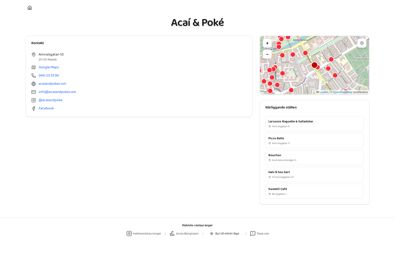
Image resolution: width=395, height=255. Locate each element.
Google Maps (49, 67)
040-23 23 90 (49, 75)
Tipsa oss (262, 233)
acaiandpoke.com (52, 84)
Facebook (46, 108)
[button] (314, 65)
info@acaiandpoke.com (57, 92)
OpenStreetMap (342, 92)
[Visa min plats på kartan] (361, 43)
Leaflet (323, 92)
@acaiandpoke (50, 100)
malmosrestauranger (147, 233)
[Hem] (30, 8)
